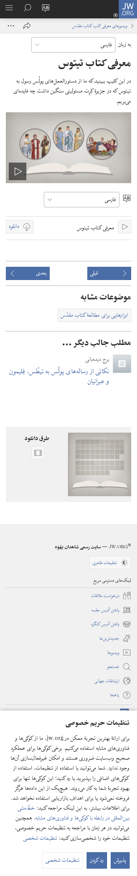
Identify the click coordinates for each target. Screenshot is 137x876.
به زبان (124, 44)
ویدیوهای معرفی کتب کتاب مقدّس (100, 25)
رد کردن (97, 860)
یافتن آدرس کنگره (111, 624)
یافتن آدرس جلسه (111, 610)
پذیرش (120, 860)
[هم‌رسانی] (27, 25)
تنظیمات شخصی (40, 838)
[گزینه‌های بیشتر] (11, 25)
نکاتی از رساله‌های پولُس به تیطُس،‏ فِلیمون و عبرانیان (59, 376)
